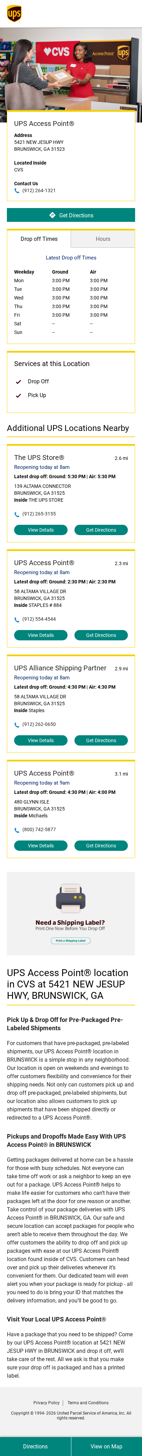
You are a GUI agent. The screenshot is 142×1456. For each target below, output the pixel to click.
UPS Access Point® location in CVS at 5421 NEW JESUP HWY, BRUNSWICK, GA (67, 984)
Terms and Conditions (88, 1402)
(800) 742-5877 (39, 829)
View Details (41, 530)
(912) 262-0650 (39, 724)
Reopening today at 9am (42, 783)
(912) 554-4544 (39, 619)
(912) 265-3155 (39, 514)
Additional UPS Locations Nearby (68, 428)
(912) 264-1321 (39, 190)
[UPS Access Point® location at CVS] (71, 953)
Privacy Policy (46, 1402)
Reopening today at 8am (42, 467)
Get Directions (76, 215)
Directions (35, 1446)
